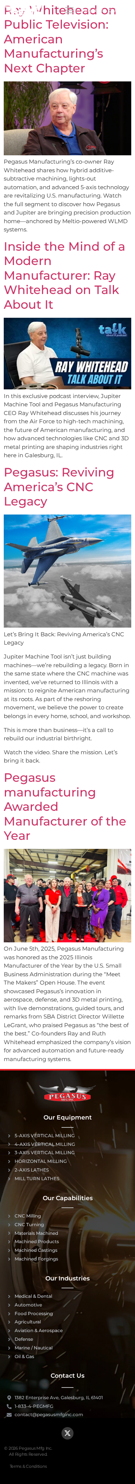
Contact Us (67, 1375)
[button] (69, 11)
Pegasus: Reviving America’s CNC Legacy (59, 486)
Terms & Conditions (28, 1466)
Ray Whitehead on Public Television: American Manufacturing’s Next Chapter (60, 39)
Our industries (67, 1278)
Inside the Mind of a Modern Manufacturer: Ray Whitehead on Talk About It (64, 275)
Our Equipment (68, 1117)
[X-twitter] (68, 1433)
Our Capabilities (68, 1198)
